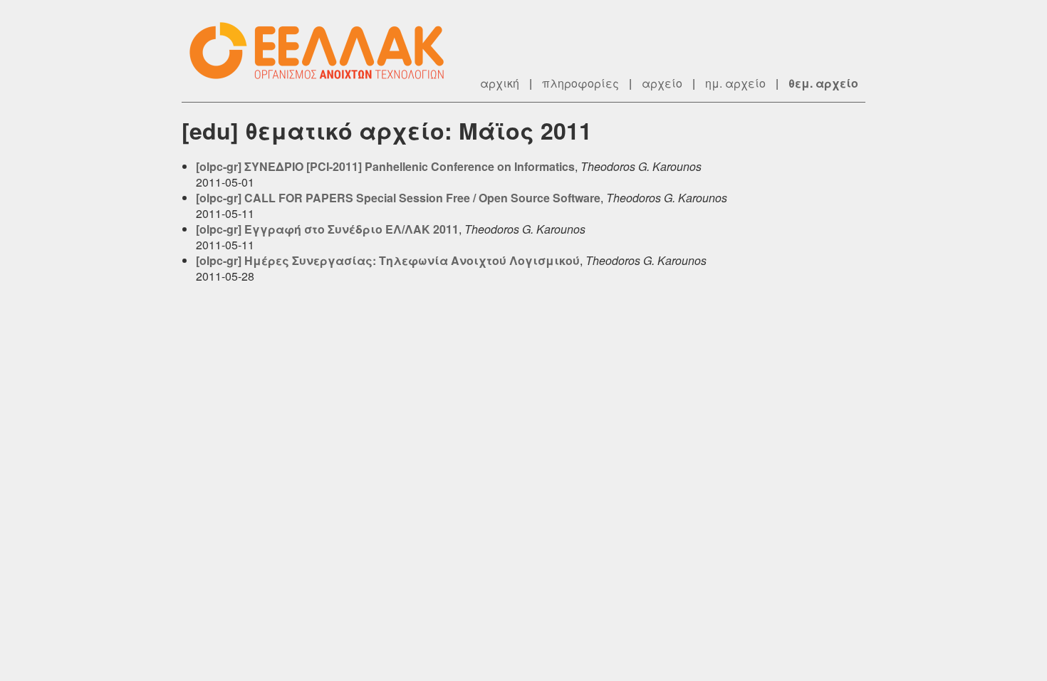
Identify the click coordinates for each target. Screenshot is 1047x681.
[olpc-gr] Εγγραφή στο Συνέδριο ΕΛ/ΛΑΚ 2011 (327, 229)
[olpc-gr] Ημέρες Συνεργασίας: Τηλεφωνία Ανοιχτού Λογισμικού (388, 260)
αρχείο (662, 83)
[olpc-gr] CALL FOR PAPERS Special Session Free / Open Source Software (398, 197)
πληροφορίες (580, 83)
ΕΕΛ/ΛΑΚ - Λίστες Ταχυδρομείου (324, 51)
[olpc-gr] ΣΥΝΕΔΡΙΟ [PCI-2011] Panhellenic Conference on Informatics (385, 166)
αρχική (499, 83)
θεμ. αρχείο (823, 83)
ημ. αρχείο (735, 83)
